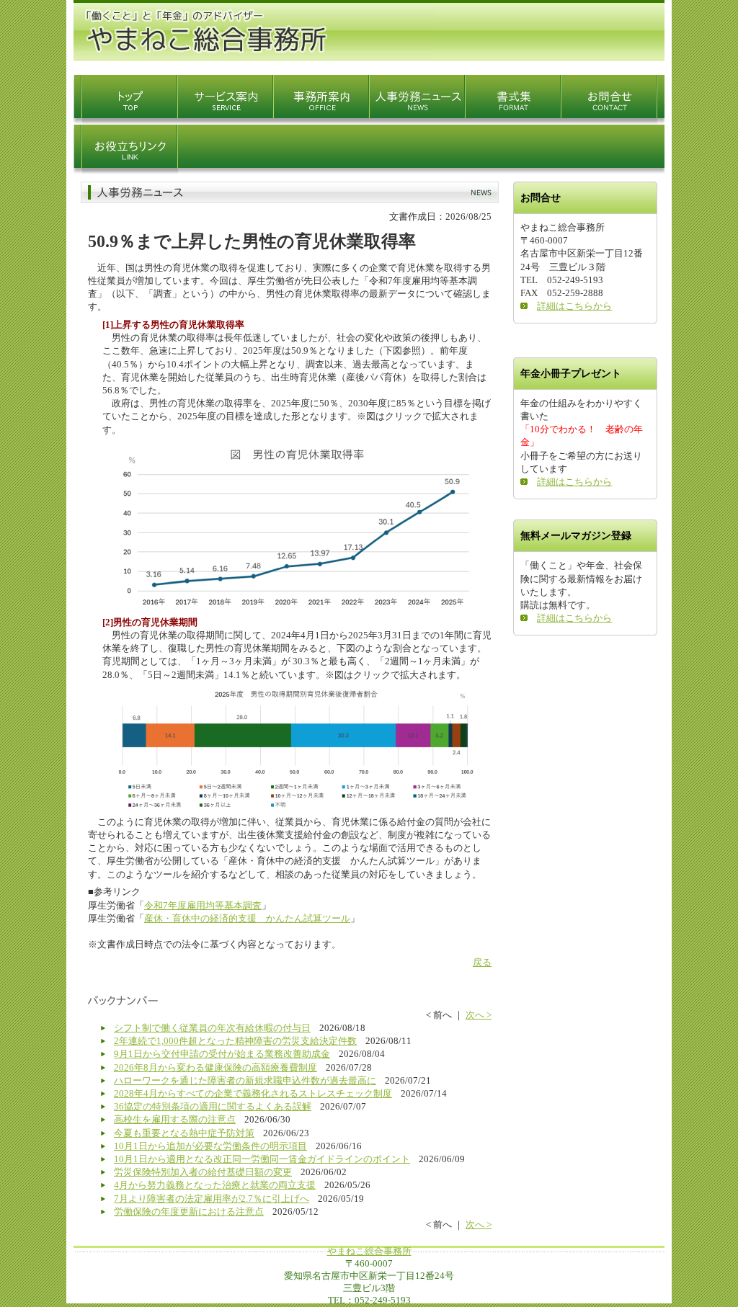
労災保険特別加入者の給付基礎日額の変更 (203, 1172)
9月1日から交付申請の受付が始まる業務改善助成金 (222, 1053)
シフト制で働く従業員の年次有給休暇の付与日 (212, 1027)
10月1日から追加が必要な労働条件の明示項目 (210, 1146)
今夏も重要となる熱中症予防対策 (184, 1133)
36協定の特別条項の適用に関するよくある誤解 (212, 1106)
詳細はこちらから (574, 305)
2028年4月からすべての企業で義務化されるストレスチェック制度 (253, 1093)
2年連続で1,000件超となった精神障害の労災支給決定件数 (235, 1040)
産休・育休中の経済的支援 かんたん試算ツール (247, 918)
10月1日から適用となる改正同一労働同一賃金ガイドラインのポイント (262, 1159)
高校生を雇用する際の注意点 (175, 1119)
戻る (482, 962)
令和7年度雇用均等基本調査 (203, 905)
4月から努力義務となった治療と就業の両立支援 (215, 1184)
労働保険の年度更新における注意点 (189, 1211)
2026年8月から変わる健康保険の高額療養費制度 (215, 1067)
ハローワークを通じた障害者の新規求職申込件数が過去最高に (245, 1080)
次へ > (479, 1014)
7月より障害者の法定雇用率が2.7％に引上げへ (211, 1198)
